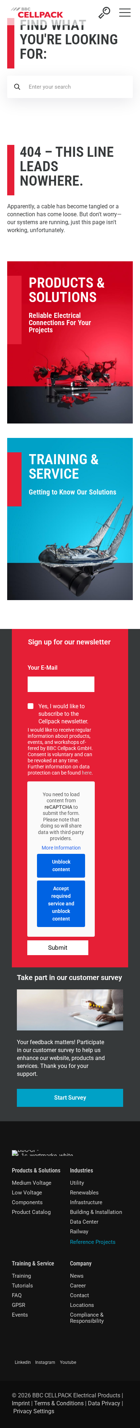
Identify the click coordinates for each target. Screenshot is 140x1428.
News (77, 1276)
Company (81, 1263)
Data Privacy (104, 1403)
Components (27, 1202)
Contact (79, 1295)
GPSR (18, 1305)
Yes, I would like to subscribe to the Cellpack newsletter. (63, 714)
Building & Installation (96, 1212)
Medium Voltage (31, 1183)
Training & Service (64, 466)
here (87, 773)
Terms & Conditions (59, 1403)
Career (78, 1285)
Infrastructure (86, 1202)
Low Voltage (27, 1192)
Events (20, 1315)
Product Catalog (31, 1212)
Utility (77, 1183)
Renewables (84, 1192)
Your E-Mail (42, 667)
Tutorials (22, 1285)
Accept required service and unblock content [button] (61, 904)
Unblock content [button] (61, 865)
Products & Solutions (67, 290)
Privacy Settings (33, 1411)
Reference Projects (93, 1242)
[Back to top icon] (125, 1413)
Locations (82, 1305)
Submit (57, 947)
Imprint (21, 1403)
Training (21, 1276)
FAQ (17, 1295)
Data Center (84, 1222)
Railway (79, 1231)
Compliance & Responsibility (87, 1318)
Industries (81, 1170)
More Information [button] (61, 848)
